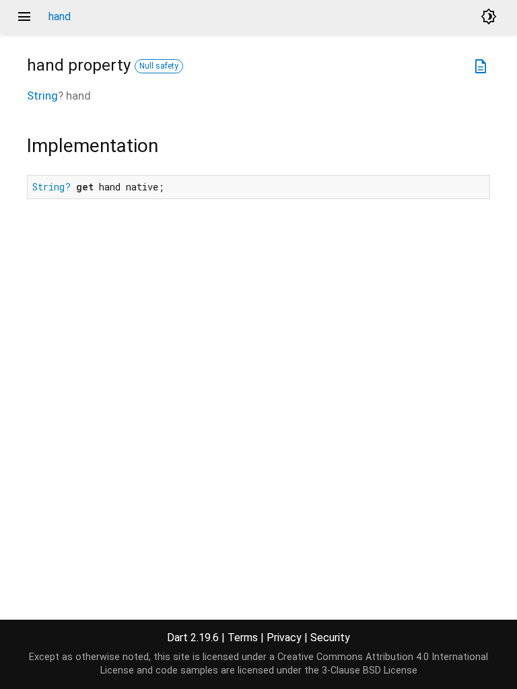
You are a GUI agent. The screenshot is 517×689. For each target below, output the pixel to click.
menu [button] (24, 17)
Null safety (158, 66)
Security (330, 637)
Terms (243, 637)
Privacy (284, 637)
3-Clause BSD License (369, 670)
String (42, 95)
